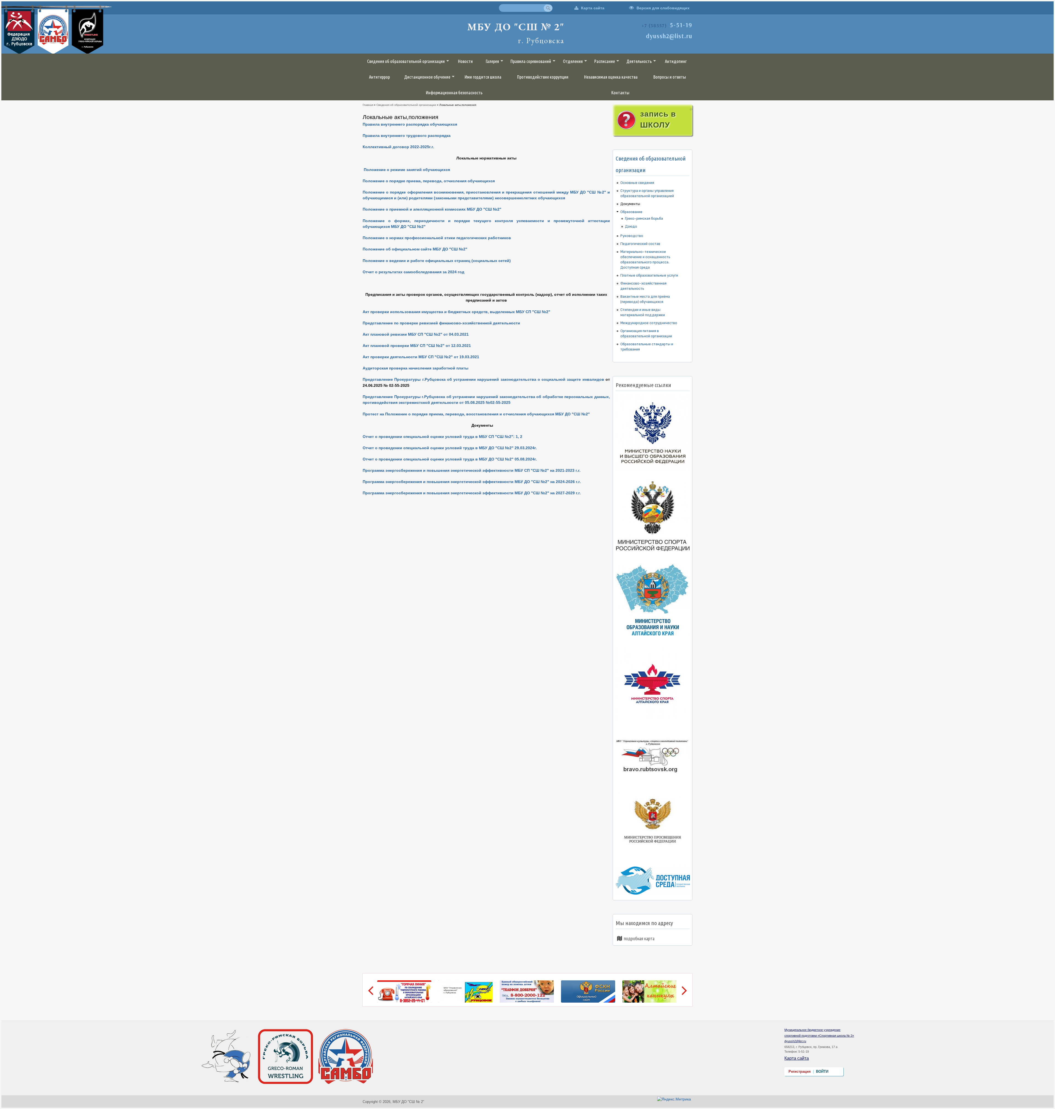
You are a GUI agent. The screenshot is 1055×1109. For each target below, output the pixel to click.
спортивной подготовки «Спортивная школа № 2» (819, 1035)
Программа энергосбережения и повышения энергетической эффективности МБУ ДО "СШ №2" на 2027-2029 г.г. (472, 493)
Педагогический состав (640, 243)
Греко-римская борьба (644, 218)
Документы (630, 204)
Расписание (604, 61)
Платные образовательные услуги (649, 275)
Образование (631, 211)
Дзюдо (631, 226)
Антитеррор (379, 77)
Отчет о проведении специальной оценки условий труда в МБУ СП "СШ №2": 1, (441, 436)
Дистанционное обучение (427, 77)
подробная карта (639, 938)
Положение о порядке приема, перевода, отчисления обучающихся (429, 181)
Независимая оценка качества (611, 77)
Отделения (573, 61)
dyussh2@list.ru (795, 1041)
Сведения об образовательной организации (406, 61)
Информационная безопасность (454, 92)
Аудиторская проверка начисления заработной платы (415, 368)
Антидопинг (676, 61)
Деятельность (639, 61)
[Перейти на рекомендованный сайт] (653, 469)
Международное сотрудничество (648, 323)
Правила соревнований (530, 61)
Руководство (631, 235)
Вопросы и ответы (669, 77)
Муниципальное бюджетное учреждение (812, 1029)
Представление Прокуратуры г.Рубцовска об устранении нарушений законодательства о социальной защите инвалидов (483, 379)
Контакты (620, 92)
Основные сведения (637, 182)
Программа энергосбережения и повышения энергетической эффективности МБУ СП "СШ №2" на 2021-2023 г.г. (472, 470)
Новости (465, 61)
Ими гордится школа (483, 77)
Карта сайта (592, 8)
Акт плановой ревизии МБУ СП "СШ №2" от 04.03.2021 (416, 334)
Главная (368, 104)
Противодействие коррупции (542, 77)
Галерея (492, 61)
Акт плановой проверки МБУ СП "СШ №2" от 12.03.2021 (417, 345)
